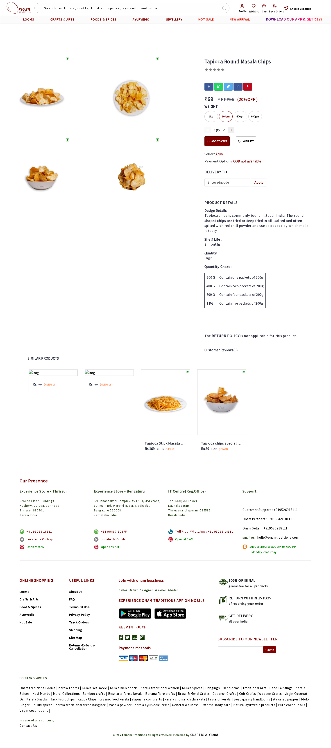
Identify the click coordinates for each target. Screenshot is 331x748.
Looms (24, 591)
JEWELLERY (174, 19)
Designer (146, 590)
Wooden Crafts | (271, 693)
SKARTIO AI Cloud (204, 735)
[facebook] (209, 86)
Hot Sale (26, 622)
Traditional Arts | (256, 688)
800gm (255, 116)
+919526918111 (286, 510)
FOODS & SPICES (103, 19)
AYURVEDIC (141, 19)
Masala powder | (121, 705)
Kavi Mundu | (42, 693)
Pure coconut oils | (292, 705)
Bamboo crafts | (94, 693)
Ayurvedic (27, 614)
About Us (76, 591)
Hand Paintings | (282, 688)
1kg (211, 116)
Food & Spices (30, 607)
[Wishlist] (254, 6)
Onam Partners (254, 519)
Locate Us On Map (40, 539)
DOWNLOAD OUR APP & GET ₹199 (294, 19)
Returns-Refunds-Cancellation (82, 647)
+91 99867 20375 (114, 531)
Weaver (160, 590)
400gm (240, 116)
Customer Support (257, 510)
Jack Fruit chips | (63, 699)
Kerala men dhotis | (125, 688)
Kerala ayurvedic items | (152, 705)
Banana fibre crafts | (161, 693)
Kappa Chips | (88, 699)
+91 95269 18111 (39, 531)
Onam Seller (252, 528)
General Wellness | (186, 705)
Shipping (75, 630)
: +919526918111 (279, 519)
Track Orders (79, 622)
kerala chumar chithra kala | (186, 699)
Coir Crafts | (248, 693)
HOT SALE (206, 19)
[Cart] (264, 6)
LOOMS (28, 19)
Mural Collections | (67, 693)
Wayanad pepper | (286, 699)
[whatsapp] (218, 86)
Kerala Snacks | (38, 699)
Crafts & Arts (29, 599)
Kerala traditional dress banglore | (81, 705)
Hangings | (213, 688)
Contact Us (28, 725)
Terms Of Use (79, 607)
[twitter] (228, 86)
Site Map (75, 637)
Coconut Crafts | (225, 693)
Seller (123, 590)
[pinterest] (247, 86)
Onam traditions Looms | (38, 688)
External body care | (217, 705)
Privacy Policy (79, 614)
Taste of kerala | (220, 699)
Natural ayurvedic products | (255, 705)
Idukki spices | (43, 705)
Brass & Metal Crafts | (195, 693)
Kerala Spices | (193, 688)
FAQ (72, 599)
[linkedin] (238, 86)
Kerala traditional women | (161, 688)
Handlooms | (232, 688)
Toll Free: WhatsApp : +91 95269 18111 (204, 531)
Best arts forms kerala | (126, 693)
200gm (226, 116)
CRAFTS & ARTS (62, 19)
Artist (133, 590)
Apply (258, 182)
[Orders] (274, 6)
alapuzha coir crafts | (148, 699)
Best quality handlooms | (253, 699)
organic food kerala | (115, 699)
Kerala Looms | (69, 688)
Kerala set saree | (95, 688)
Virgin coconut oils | (35, 710)
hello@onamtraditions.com (278, 537)
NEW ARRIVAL (240, 19)
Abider (173, 590)
